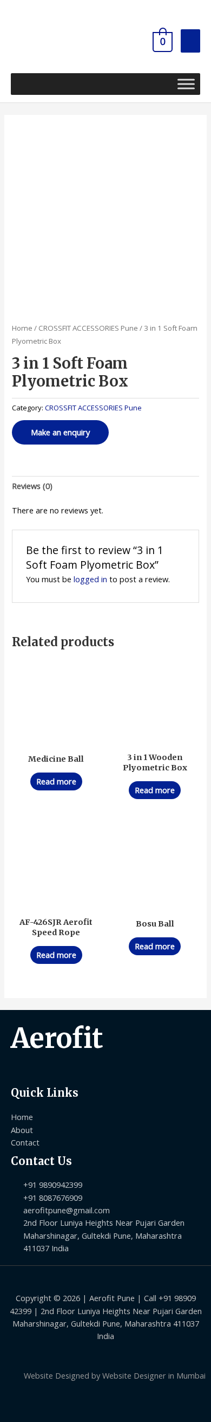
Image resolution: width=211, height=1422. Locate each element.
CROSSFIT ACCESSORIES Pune (88, 328)
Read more (56, 781)
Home (22, 328)
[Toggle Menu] (186, 84)
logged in (90, 579)
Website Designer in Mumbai (154, 1375)
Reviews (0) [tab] (32, 485)
